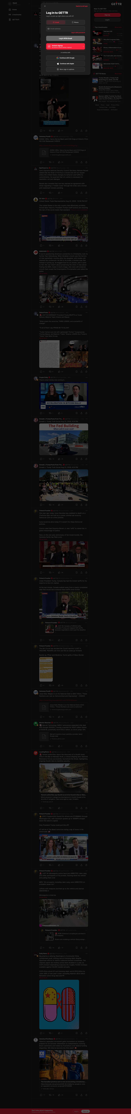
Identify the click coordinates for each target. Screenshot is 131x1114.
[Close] (44, 6)
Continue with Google (67, 58)
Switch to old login (82, 6)
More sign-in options (67, 69)
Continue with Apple (67, 64)
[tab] (56, 22)
